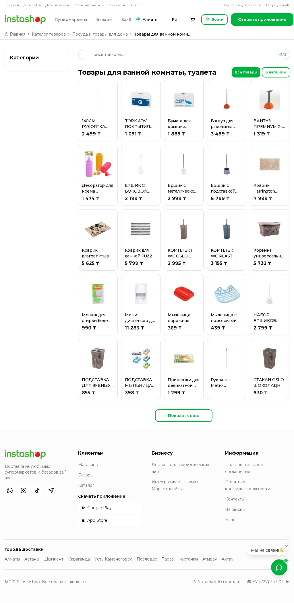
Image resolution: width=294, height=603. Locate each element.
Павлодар (147, 559)
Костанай (188, 559)
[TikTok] (37, 490)
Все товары (246, 72)
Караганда (79, 559)
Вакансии (117, 5)
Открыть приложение (262, 19)
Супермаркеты (71, 19)
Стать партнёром (89, 5)
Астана (31, 559)
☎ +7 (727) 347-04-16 (268, 581)
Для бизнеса (57, 5)
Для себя (32, 5)
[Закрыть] (286, 547)
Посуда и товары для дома (100, 34)
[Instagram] (23, 490)
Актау (227, 559)
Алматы (12, 559)
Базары (104, 19)
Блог (135, 5)
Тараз (168, 559)
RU (174, 19)
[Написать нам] (279, 567)
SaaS (126, 19)
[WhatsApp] (10, 490)
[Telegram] (51, 490)
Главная (12, 5)
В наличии (275, 72)
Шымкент (53, 559)
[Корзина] (192, 19)
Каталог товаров (49, 34)
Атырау (209, 559)
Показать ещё (184, 415)
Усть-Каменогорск (113, 559)
